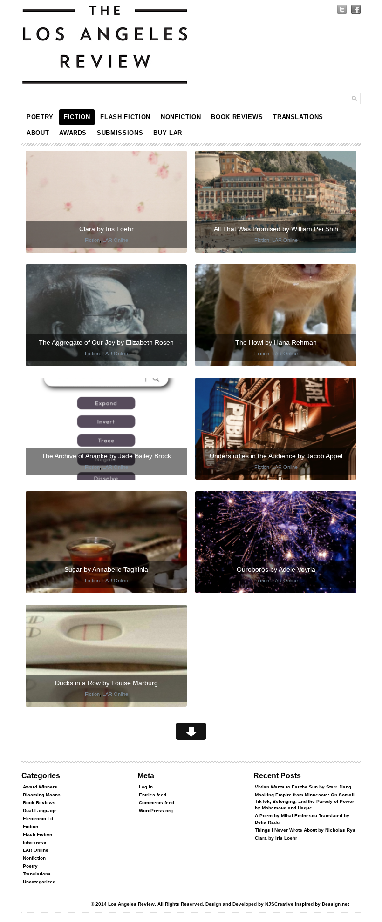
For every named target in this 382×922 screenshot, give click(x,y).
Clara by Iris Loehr (276, 838)
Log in (146, 786)
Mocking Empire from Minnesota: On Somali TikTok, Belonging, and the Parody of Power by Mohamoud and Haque (305, 801)
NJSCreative (279, 904)
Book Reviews (237, 117)
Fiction (77, 117)
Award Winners (40, 786)
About (38, 132)
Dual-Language (40, 810)
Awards (73, 132)
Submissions (120, 132)
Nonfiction (181, 117)
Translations (298, 117)
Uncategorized (39, 881)
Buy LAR (167, 132)
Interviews (35, 842)
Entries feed (152, 794)
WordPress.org (156, 810)
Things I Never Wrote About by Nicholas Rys (305, 830)
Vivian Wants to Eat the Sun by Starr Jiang (303, 786)
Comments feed (156, 802)
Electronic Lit (38, 818)
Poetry (40, 117)
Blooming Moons (42, 794)
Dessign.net (335, 904)
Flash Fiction (125, 117)
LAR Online (115, 240)
